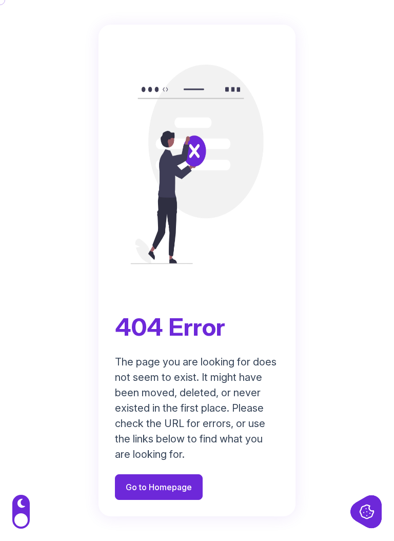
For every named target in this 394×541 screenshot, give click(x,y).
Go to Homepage (159, 487)
